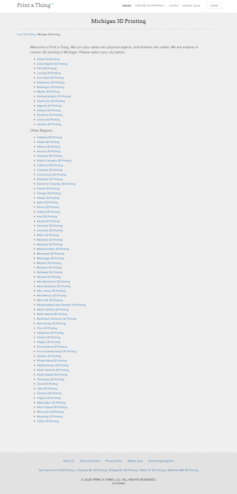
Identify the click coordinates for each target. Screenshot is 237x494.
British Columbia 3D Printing (54, 160)
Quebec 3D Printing (49, 356)
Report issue (192, 5)
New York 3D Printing (50, 300)
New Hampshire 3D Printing (53, 286)
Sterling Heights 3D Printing (54, 96)
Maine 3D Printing (48, 235)
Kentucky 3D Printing (49, 225)
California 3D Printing (50, 165)
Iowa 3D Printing (47, 216)
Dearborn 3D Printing (49, 115)
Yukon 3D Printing (48, 421)
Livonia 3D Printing (48, 119)
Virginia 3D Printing (49, 398)
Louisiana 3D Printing (50, 230)
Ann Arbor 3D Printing (50, 78)
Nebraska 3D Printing (49, 272)
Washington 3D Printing (51, 402)
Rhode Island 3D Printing (52, 360)
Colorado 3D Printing (49, 170)
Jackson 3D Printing (49, 124)
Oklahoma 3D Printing (50, 333)
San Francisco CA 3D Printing (56, 470)
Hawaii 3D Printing (48, 198)
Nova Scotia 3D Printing (51, 323)
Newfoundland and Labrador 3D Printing (61, 305)
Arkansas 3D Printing (49, 156)
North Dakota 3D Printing (52, 314)
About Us (68, 461)
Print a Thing (35, 4)
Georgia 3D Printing (49, 193)
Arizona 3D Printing (49, 151)
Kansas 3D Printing (48, 221)
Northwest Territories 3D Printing (56, 319)
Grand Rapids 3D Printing (52, 64)
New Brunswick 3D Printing (53, 281)
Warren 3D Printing (48, 91)
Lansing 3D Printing (49, 73)
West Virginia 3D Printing (52, 407)
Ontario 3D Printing (48, 337)
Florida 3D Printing (48, 188)
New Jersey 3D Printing (51, 291)
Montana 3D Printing (49, 267)
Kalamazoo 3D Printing (51, 82)
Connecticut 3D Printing (51, 174)
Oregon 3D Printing (48, 342)
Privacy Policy (113, 461)
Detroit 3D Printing (48, 59)
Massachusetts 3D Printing (53, 249)
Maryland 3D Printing (49, 244)
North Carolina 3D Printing (53, 309)
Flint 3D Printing (47, 68)
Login (214, 5)
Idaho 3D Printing (47, 202)
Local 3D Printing (26, 34)
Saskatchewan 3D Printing (53, 365)
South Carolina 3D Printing (53, 370)
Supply (174, 5)
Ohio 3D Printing (47, 328)
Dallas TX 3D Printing (152, 470)
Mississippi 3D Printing (50, 258)
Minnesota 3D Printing (50, 253)
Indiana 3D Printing (48, 212)
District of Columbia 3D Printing (56, 184)
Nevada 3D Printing (48, 277)
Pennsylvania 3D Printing (52, 346)
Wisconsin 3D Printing (50, 412)
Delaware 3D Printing (50, 179)
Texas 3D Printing (47, 384)
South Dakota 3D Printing (52, 374)
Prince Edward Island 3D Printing (56, 351)
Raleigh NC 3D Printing (123, 470)
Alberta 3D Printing (48, 146)
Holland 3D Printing (49, 110)
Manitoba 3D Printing (49, 240)
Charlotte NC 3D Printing (92, 470)
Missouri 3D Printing (49, 263)
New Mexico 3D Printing (51, 295)
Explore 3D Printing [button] (149, 5)
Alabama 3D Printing (49, 137)
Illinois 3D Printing (48, 207)
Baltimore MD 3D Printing (183, 470)
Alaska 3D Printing (48, 142)
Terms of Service (90, 461)
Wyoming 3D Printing (50, 416)
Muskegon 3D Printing (50, 87)
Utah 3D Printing (47, 388)
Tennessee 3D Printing (50, 379)
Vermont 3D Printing (49, 393)
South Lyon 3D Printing (51, 101)
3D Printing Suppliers (161, 461)
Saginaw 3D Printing (49, 105)
